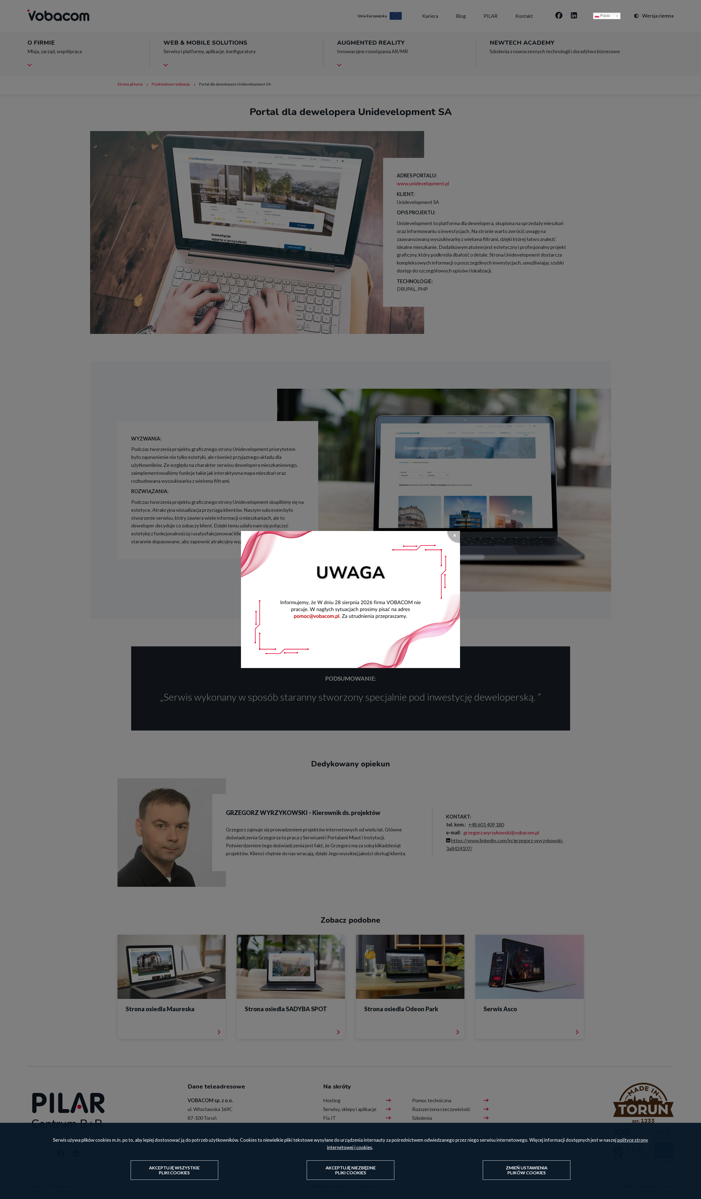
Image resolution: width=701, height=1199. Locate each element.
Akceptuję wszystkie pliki (174, 1170)
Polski (604, 16)
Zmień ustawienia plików (526, 1170)
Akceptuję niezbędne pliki (351, 1170)
